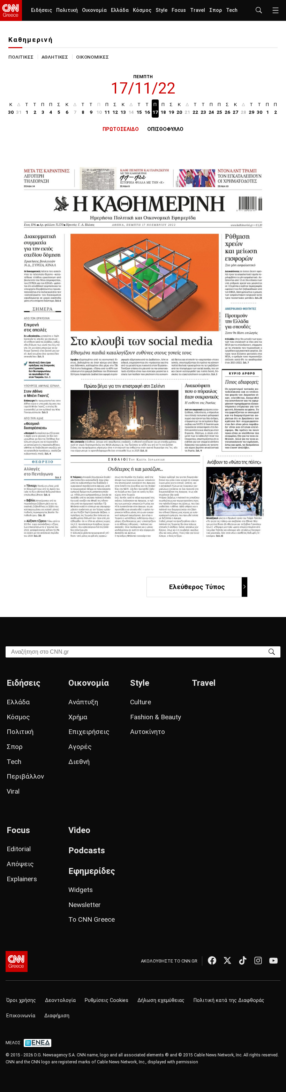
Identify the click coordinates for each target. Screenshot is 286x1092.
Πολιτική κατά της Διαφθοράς (229, 1000)
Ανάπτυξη (83, 702)
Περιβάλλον (25, 776)
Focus (179, 10)
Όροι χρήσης (21, 1000)
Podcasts (86, 850)
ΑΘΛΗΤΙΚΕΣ (55, 56)
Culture (140, 702)
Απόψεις (20, 864)
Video (79, 830)
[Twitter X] (227, 960)
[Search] (271, 651)
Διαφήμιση (56, 1016)
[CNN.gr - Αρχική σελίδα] (17, 961)
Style (161, 10)
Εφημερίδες (91, 871)
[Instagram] (258, 960)
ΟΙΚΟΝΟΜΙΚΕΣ (92, 56)
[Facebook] (212, 960)
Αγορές (80, 747)
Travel (197, 10)
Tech (232, 10)
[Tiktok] (243, 960)
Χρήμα (77, 717)
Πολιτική (67, 10)
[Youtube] (273, 960)
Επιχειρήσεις (89, 732)
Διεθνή (79, 762)
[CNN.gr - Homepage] (11, 10)
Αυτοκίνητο (147, 732)
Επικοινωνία (20, 1016)
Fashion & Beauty (155, 717)
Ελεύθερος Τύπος (197, 587)
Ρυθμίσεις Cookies (106, 1000)
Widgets (80, 890)
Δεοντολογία (60, 1000)
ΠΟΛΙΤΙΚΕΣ (20, 56)
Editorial (19, 849)
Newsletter (84, 905)
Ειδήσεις (41, 10)
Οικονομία (94, 10)
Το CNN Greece (91, 919)
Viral (13, 791)
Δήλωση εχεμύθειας (161, 1000)
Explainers (22, 879)
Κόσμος (142, 10)
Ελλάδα (120, 10)
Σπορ (215, 10)
